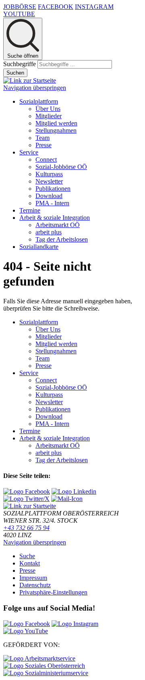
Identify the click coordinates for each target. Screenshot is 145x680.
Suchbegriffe (19, 63)
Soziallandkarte (38, 246)
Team (42, 137)
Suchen (15, 73)
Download (48, 195)
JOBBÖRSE (19, 6)
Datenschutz (35, 585)
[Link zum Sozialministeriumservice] (45, 673)
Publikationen (52, 188)
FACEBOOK (55, 6)
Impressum (33, 577)
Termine (29, 210)
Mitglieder (48, 116)
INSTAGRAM (94, 6)
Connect (46, 159)
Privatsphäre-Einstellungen (53, 592)
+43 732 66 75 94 (26, 527)
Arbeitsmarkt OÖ (57, 224)
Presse (43, 145)
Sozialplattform (38, 101)
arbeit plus (48, 232)
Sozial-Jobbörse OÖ (61, 166)
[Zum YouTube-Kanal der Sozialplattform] (25, 631)
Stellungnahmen (56, 130)
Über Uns (47, 108)
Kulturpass (49, 174)
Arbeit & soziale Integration (54, 217)
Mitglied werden (56, 123)
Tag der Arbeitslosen (61, 239)
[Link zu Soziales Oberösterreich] (44, 665)
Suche (27, 556)
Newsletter (49, 181)
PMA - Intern (52, 203)
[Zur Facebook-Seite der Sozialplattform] (26, 623)
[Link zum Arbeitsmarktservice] (39, 658)
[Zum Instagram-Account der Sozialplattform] (75, 623)
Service (28, 152)
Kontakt (29, 563)
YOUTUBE (19, 13)
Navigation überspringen (34, 87)
